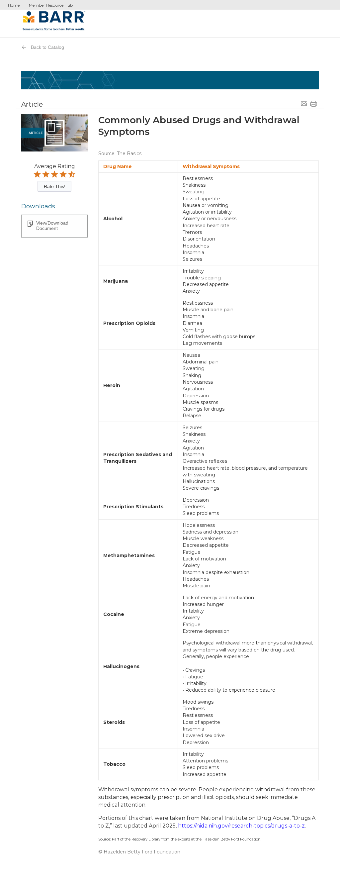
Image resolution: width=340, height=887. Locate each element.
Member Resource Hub (51, 5)
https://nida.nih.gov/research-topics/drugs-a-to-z (241, 826)
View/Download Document (52, 225)
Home (14, 5)
